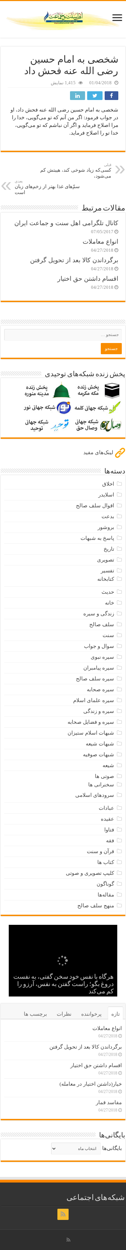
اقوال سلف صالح (95, 505)
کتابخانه (105, 579)
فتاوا (109, 830)
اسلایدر (106, 495)
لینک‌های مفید (99, 452)
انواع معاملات (100, 241)
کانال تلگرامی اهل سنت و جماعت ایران (66, 223)
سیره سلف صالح (95, 678)
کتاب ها (105, 862)
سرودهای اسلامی (94, 795)
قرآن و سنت (100, 851)
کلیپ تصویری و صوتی (90, 873)
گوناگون (105, 884)
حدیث (108, 592)
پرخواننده (91, 1014)
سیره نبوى (102, 657)
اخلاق (108, 484)
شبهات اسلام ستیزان (91, 733)
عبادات (106, 808)
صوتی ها (104, 776)
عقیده (107, 819)
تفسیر (107, 570)
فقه (110, 840)
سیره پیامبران (98, 668)
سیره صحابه (100, 689)
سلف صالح (101, 624)
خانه (109, 603)
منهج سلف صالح (95, 905)
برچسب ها (35, 1014)
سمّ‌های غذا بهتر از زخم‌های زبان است (47, 187)
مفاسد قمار (109, 1102)
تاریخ (109, 549)
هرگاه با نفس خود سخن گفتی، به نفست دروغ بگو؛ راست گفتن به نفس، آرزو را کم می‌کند (63, 984)
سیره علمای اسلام (93, 700)
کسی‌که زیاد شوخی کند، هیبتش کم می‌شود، (75, 171)
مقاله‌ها (106, 895)
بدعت (108, 516)
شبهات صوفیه (98, 754)
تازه (115, 1014)
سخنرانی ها (101, 784)
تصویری (105, 560)
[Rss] (63, 1214)
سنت (108, 635)
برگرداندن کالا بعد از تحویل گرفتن (74, 260)
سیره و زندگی (98, 711)
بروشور (106, 527)
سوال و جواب (99, 646)
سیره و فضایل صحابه (91, 722)
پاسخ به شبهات (97, 538)
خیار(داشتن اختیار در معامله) (90, 1084)
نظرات (64, 1014)
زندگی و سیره (98, 613)
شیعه (108, 765)
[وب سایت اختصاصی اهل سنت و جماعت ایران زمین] (63, 18)
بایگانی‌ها (112, 1148)
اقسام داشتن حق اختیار (87, 278)
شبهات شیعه (100, 744)
